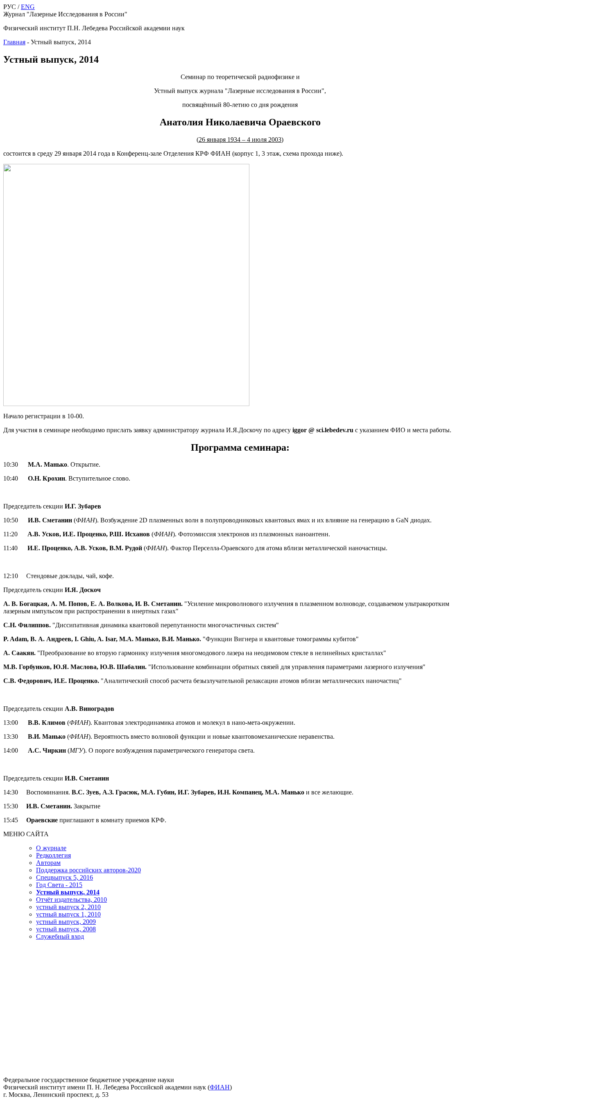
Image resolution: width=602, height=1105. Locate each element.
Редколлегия (53, 855)
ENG (28, 6)
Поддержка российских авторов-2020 (88, 870)
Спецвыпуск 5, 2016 (64, 877)
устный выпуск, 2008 (66, 929)
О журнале (51, 847)
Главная (14, 42)
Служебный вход (60, 936)
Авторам (48, 862)
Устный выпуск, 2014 (68, 892)
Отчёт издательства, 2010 (71, 899)
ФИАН (220, 1087)
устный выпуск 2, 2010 (68, 906)
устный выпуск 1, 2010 (68, 914)
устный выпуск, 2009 (66, 921)
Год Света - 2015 (59, 884)
